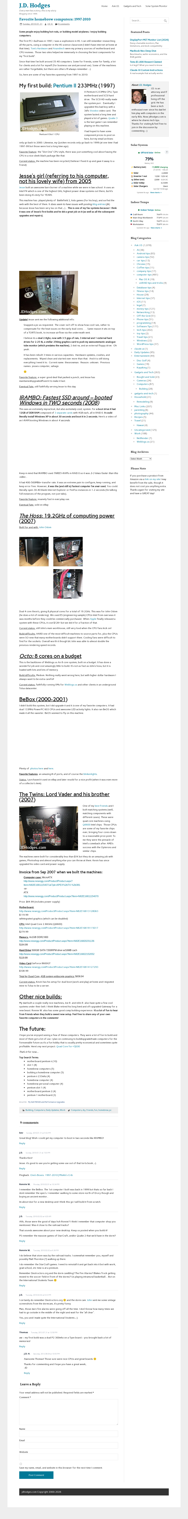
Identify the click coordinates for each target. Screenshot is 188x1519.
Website (23, 1452)
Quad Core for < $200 (68, 1046)
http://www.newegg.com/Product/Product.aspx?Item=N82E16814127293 (58, 967)
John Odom (45, 527)
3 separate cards (64, 412)
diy (84, 1110)
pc (110, 1110)
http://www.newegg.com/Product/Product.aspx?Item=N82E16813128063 (58, 911)
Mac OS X (144, 279)
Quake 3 (113, 118)
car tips (141, 260)
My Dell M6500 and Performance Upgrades (46, 1102)
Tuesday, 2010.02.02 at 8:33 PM (38, 1295)
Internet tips (143, 298)
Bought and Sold (145, 377)
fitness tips (143, 291)
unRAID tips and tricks (151, 282)
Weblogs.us (70, 684)
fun (95, 1110)
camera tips (143, 257)
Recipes (138, 417)
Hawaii (140, 425)
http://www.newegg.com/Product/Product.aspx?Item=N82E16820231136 (56, 941)
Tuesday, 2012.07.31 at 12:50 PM (44, 1332)
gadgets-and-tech (143, 393)
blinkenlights (90, 774)
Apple (93, 619)
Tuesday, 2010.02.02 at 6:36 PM (46, 1250)
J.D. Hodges (145, 85)
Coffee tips (143, 267)
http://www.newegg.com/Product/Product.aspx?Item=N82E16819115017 (58, 927)
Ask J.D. (115, 6)
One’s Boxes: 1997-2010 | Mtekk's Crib (51, 1175)
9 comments (64, 24)
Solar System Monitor (156, 6)
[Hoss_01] (68, 565)
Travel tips (142, 337)
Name (22, 1429)
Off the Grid (143, 315)
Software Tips (144, 326)
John (89, 1300)
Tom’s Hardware (39, 48)
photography (141, 413)
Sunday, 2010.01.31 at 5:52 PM (38, 1133)
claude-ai (139, 348)
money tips (142, 308)
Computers (39, 1110)
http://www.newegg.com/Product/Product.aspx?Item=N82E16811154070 (61, 896)
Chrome (141, 264)
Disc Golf (142, 360)
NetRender (142, 438)
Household (140, 397)
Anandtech (59, 48)
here (50, 768)
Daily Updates (52, 1110)
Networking (143, 312)
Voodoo (94, 110)
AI (138, 250)
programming (144, 322)
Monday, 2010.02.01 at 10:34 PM (46, 1184)
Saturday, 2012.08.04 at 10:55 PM (46, 1354)
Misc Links (139, 406)
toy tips (141, 333)
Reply (22, 1143)
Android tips (143, 253)
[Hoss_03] (34, 565)
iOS (139, 301)
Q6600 (86, 824)
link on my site (152, 479)
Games (140, 364)
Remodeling (143, 401)
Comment (25, 1397)
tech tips (141, 330)
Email (22, 1440)
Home (104, 6)
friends (89, 1110)
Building (29, 1110)
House (140, 294)
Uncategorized (142, 430)
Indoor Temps (147, 210)
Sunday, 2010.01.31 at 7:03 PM (38, 1153)
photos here (36, 768)
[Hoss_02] (68, 597)
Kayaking (142, 367)
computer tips (144, 274)
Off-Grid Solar (147, 152)
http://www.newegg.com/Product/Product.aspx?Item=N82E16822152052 (56, 954)
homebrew (103, 1110)
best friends (101, 805)
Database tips (144, 287)
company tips (144, 271)
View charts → (156, 192)
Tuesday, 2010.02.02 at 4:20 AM (38, 1216)
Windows (142, 340)
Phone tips (142, 319)
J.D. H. (50, 24)
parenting (139, 410)
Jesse (22, 187)
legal (139, 305)
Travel (137, 420)
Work (62, 1110)
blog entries (98, 204)
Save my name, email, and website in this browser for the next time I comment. (61, 1468)
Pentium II (64, 85)
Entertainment (141, 355)
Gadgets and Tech (132, 6)
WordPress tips (145, 344)
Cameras (141, 380)
